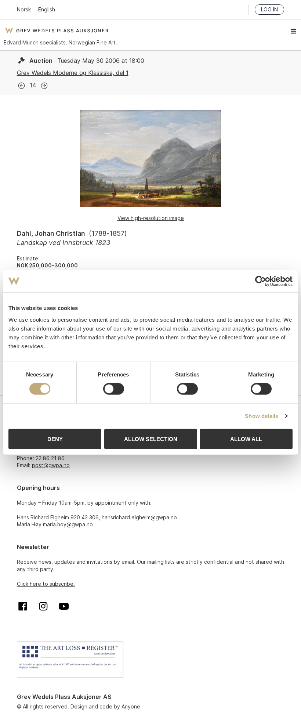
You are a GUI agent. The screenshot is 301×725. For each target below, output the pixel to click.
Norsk (24, 9)
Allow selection (150, 439)
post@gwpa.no (51, 465)
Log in (269, 9)
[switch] (113, 389)
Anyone (131, 706)
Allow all (246, 439)
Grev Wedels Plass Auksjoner (57, 30)
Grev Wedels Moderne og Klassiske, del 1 (72, 72)
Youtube (64, 606)
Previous (21, 85)
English (46, 9)
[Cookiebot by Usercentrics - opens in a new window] (260, 281)
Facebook (23, 606)
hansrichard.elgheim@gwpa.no (139, 517)
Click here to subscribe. (46, 584)
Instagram (43, 606)
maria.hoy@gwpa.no (68, 524)
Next (44, 85)
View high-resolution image (150, 218)
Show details (261, 416)
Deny (55, 439)
